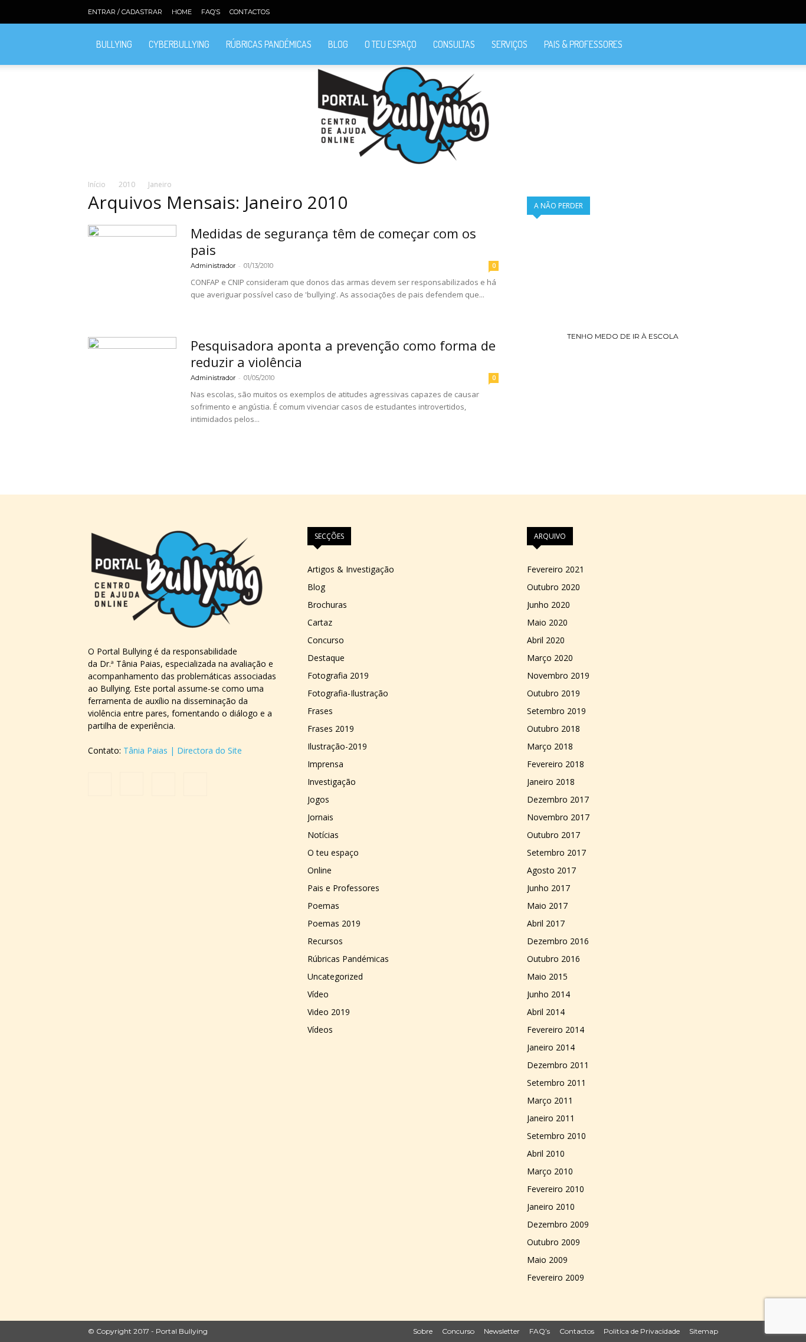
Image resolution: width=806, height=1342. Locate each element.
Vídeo (318, 994)
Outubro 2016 (553, 958)
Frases (320, 710)
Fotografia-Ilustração (347, 693)
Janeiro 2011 (551, 1118)
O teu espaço (391, 44)
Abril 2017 (546, 923)
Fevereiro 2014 (555, 1029)
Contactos (250, 12)
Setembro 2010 (556, 1135)
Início (97, 184)
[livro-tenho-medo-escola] (622, 336)
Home (182, 12)
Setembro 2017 (556, 852)
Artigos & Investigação (350, 569)
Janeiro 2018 (551, 781)
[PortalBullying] (403, 115)
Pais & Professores (583, 44)
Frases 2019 (330, 728)
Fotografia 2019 (338, 675)
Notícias (323, 834)
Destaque (326, 657)
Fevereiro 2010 (555, 1188)
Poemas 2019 (334, 923)
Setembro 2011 (556, 1082)
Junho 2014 (548, 994)
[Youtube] (709, 12)
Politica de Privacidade (642, 1331)
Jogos (318, 799)
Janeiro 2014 (551, 1047)
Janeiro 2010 (551, 1206)
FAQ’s (210, 12)
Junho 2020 (548, 604)
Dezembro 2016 (558, 941)
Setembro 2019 (556, 710)
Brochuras (327, 604)
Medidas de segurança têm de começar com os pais (333, 241)
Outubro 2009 (553, 1242)
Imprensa (325, 764)
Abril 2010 (546, 1153)
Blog (338, 44)
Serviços (509, 44)
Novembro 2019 (558, 675)
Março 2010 (550, 1171)
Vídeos (320, 1029)
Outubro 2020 (553, 587)
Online (319, 870)
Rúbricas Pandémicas (269, 44)
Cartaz (319, 622)
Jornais (320, 817)
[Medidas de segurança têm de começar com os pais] (132, 269)
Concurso (325, 640)
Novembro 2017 (558, 817)
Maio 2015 (547, 976)
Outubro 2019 (553, 693)
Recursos (325, 941)
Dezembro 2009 (558, 1224)
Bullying (114, 44)
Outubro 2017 (553, 834)
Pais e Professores (343, 887)
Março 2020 (550, 657)
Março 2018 (550, 746)
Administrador (213, 265)
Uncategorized (335, 976)
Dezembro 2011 (558, 1065)
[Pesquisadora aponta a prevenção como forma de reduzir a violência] (132, 381)
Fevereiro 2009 (555, 1277)
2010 (127, 184)
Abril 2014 (546, 1011)
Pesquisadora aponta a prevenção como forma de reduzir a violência (343, 353)
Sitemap (703, 1331)
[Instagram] (670, 12)
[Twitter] (690, 12)
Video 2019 (328, 1011)
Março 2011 (550, 1100)
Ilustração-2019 (337, 746)
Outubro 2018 (553, 728)
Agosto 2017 (551, 870)
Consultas (454, 44)
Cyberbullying (179, 44)
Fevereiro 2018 (555, 764)
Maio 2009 (547, 1259)
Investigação (331, 781)
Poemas (323, 905)
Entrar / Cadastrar (125, 12)
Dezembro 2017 (558, 799)
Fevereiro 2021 (555, 569)
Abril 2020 (546, 640)
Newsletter (502, 1331)
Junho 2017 (548, 887)
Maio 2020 (547, 622)
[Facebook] (651, 12)
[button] (704, 45)
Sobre (423, 1331)
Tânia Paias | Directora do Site (182, 750)
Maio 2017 (547, 905)
